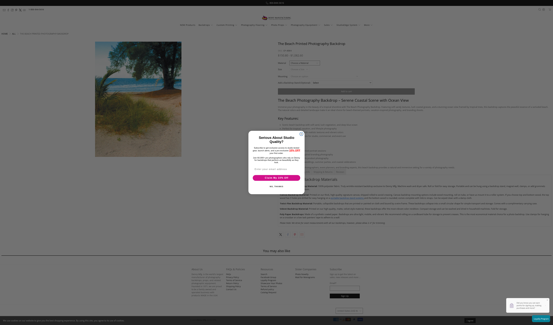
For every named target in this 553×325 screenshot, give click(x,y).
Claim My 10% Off (276, 178)
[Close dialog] (301, 134)
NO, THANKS (276, 187)
